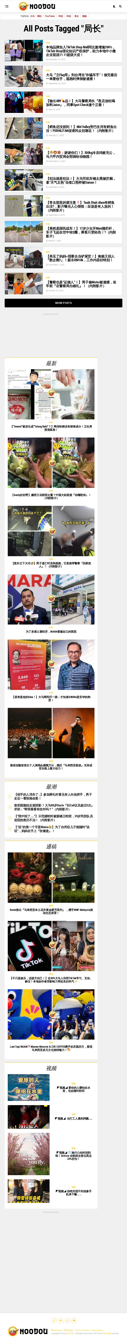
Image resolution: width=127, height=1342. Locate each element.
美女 (76, 16)
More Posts (63, 302)
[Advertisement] (51, 335)
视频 (84, 16)
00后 (68, 16)
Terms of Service (82, 1330)
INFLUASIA (107, 1333)
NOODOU (70, 1333)
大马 (32, 16)
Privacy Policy (97, 1330)
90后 (60, 16)
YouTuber (50, 16)
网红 (39, 16)
